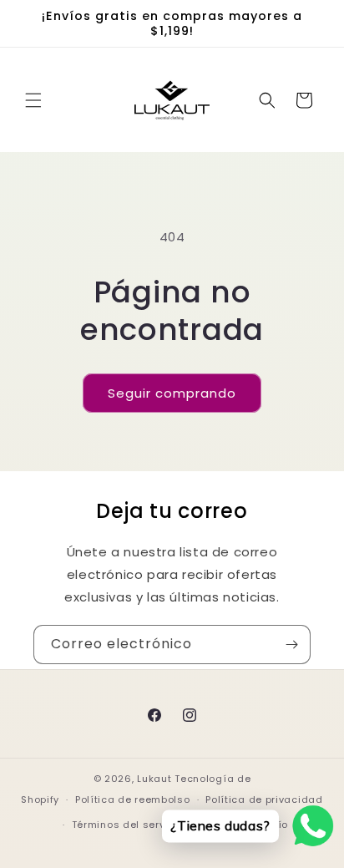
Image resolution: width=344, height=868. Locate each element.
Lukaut (154, 778)
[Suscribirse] (291, 644)
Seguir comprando (172, 393)
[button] (33, 100)
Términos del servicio (128, 824)
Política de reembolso (132, 799)
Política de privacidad (263, 799)
